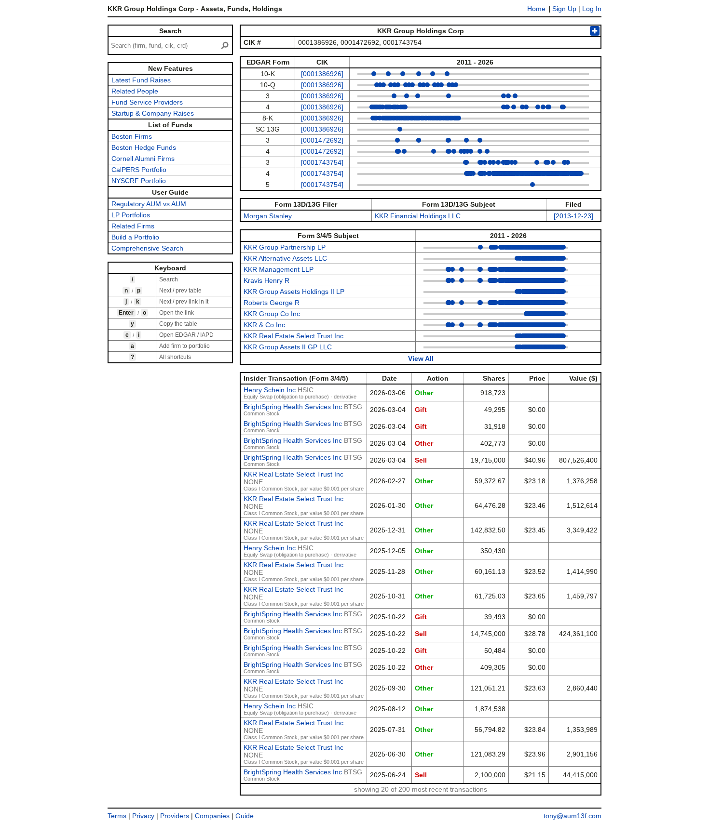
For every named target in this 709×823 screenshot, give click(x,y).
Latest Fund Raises (141, 80)
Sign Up (564, 9)
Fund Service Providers (147, 102)
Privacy (143, 816)
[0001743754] (322, 162)
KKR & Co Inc (264, 325)
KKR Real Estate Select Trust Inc (293, 336)
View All (421, 358)
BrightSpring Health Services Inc (293, 407)
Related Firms (132, 226)
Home (536, 9)
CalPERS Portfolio (138, 169)
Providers (174, 816)
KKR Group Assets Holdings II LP (294, 291)
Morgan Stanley (268, 216)
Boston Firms (131, 136)
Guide (244, 816)
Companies (212, 816)
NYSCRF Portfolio (138, 181)
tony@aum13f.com (572, 816)
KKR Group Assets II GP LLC (288, 347)
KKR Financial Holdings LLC (418, 216)
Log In (591, 9)
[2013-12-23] (573, 216)
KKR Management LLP (279, 269)
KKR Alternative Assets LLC (285, 258)
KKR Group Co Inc (272, 314)
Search (170, 31)
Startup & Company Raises (152, 113)
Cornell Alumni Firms (143, 158)
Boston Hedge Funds (143, 147)
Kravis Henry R (266, 280)
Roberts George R (272, 302)
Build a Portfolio (135, 237)
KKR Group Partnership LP (285, 247)
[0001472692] (322, 140)
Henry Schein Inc (270, 390)
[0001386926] (322, 74)
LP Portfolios (130, 215)
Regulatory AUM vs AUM (148, 204)
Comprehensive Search (147, 248)
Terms (117, 816)
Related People (134, 91)
